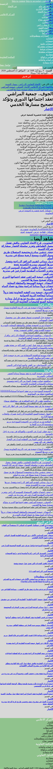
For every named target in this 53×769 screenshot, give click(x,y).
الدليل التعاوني (6, 38)
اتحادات (49, 38)
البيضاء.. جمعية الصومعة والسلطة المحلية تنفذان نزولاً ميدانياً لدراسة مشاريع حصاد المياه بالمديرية (27, 286)
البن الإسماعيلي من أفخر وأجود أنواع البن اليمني (34, 368)
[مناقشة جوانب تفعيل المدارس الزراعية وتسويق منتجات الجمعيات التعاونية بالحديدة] (26, 384)
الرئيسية (4, 4)
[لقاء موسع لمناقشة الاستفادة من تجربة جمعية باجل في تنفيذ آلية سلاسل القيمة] (26, 358)
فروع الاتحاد (43, 12)
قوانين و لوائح (47, 57)
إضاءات (45, 17)
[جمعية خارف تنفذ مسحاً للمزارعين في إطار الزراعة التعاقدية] (26, 409)
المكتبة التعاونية (7, 57)
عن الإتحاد (12, 6)
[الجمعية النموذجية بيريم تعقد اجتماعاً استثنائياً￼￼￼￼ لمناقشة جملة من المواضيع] (26, 394)
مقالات (45, 22)
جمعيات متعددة (46, 52)
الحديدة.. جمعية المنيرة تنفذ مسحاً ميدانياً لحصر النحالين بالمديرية (28, 378)
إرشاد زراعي (43, 25)
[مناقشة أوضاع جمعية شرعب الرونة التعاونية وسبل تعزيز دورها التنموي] (26, 310)
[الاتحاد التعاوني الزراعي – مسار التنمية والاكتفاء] (49, 14)
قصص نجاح (43, 20)
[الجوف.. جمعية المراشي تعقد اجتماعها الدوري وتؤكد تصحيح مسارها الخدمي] (26, 505)
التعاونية (33, 229)
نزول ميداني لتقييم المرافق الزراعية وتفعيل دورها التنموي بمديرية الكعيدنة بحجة (29, 263)
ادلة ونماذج (48, 62)
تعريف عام (44, 6)
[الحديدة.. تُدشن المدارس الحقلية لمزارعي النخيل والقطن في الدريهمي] (26, 442)
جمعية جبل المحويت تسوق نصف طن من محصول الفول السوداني (28, 322)
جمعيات (49, 41)
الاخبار (46, 14)
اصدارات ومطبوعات (39, 36)
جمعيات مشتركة (45, 46)
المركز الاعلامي (7, 14)
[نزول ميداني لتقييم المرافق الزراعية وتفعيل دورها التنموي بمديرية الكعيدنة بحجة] (26, 485)
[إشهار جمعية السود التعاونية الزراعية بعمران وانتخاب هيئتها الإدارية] (26, 416)
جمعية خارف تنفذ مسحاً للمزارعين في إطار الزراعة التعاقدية (30, 411)
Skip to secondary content (37, 1)
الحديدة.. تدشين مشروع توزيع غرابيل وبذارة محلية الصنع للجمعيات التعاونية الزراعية (29, 300)
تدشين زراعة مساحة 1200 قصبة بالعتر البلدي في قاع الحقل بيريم (28, 635)
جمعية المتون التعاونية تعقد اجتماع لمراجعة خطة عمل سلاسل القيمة (27, 694)
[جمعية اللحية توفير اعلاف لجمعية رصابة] (33, 330)
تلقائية (43, 232)
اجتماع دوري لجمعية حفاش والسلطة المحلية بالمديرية (32, 328)
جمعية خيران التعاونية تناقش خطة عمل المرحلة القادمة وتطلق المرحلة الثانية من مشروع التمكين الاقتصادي (29, 664)
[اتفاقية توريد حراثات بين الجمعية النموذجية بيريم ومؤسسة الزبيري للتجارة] (26, 424)
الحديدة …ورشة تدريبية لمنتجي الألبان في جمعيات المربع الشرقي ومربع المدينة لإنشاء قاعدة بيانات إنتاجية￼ (28, 580)
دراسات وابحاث (46, 60)
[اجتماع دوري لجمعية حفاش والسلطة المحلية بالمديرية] (27, 325)
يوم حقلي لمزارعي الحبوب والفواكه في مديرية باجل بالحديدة (30, 436)
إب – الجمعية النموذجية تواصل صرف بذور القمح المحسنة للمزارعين (27, 545)
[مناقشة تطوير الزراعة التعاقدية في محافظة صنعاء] (28, 401)
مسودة (49, 235)
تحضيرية (24, 229)
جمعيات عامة (46, 44)
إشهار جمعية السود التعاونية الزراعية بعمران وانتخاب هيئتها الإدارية (28, 419)
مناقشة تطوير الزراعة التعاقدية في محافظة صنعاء (34, 403)
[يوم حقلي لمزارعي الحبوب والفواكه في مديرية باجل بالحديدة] (26, 434)
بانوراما (45, 33)
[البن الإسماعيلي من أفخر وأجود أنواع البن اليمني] (30, 365)
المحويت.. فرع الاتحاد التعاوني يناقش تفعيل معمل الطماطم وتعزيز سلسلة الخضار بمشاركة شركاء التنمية (27, 246)
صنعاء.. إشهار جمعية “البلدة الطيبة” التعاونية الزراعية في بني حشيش (27, 599)
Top (51, 766)
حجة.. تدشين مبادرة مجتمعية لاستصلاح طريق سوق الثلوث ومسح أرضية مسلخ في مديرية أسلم (28, 255)
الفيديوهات (44, 30)
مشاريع (49, 54)
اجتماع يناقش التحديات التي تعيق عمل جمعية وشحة (33, 563)
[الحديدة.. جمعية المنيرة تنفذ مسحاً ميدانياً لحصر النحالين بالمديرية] (26, 376)
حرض (36, 232)
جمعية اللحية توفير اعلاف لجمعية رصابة (38, 333)
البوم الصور (43, 28)
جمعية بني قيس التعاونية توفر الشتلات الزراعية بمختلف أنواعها (29, 617)
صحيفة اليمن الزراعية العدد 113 (41, 571)
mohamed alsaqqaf (38, 235)
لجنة (23, 232)
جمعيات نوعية (46, 49)
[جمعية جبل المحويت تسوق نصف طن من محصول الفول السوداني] (26, 320)
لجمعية (29, 232)
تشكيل (50, 232)
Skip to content (18, 1)
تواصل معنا (5, 65)
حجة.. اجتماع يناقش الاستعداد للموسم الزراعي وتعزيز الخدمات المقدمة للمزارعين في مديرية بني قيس (27, 270)
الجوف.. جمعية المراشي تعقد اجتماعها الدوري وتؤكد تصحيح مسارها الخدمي (27, 278)
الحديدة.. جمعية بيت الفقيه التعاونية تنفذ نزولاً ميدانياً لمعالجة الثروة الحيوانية (28, 294)
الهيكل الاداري (42, 9)
